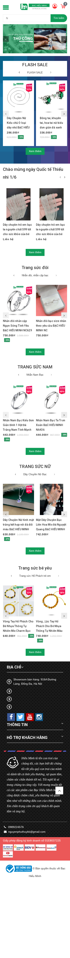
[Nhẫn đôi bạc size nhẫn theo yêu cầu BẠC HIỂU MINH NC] (51, 300)
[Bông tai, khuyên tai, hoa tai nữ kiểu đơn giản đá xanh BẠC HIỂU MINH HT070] (51, 98)
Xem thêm (35, 151)
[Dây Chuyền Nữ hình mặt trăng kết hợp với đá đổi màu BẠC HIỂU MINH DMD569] (18, 499)
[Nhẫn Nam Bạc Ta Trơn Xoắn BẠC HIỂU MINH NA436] (51, 400)
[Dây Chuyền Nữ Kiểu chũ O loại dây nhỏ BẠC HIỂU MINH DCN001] (18, 98)
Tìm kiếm (58, 18)
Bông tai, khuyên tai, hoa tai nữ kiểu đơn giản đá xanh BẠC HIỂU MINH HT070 (51, 127)
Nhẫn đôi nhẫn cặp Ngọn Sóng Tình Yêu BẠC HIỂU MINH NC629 (17, 325)
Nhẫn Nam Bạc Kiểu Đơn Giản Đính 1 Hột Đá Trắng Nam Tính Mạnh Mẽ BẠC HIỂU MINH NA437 (18, 430)
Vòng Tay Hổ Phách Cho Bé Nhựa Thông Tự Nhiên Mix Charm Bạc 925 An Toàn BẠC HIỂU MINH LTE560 (18, 631)
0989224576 (16, 827)
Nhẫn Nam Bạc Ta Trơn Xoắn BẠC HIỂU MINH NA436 (50, 425)
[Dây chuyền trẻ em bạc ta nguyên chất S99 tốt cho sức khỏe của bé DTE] (18, 204)
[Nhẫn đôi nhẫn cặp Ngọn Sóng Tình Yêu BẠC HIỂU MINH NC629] (18, 300)
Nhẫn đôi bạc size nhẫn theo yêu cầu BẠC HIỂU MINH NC (51, 325)
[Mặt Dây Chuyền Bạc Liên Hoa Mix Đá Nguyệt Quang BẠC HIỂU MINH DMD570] (51, 499)
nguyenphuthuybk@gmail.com (27, 831)
